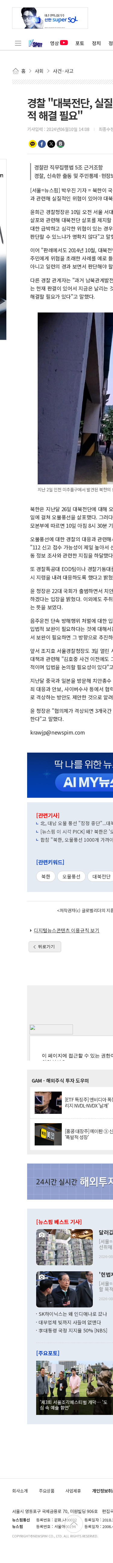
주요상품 (47, 1490)
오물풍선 (71, 876)
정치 (96, 43)
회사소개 (20, 1490)
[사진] (64, 1246)
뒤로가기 (46, 946)
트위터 (51, 144)
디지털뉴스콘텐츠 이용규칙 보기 (66, 930)
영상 (54, 43)
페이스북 (42, 144)
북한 (45, 876)
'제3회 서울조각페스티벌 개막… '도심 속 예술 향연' (74, 1404)
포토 (79, 43)
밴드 (60, 144)
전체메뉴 (18, 43)
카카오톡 (32, 144)
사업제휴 (73, 1490)
